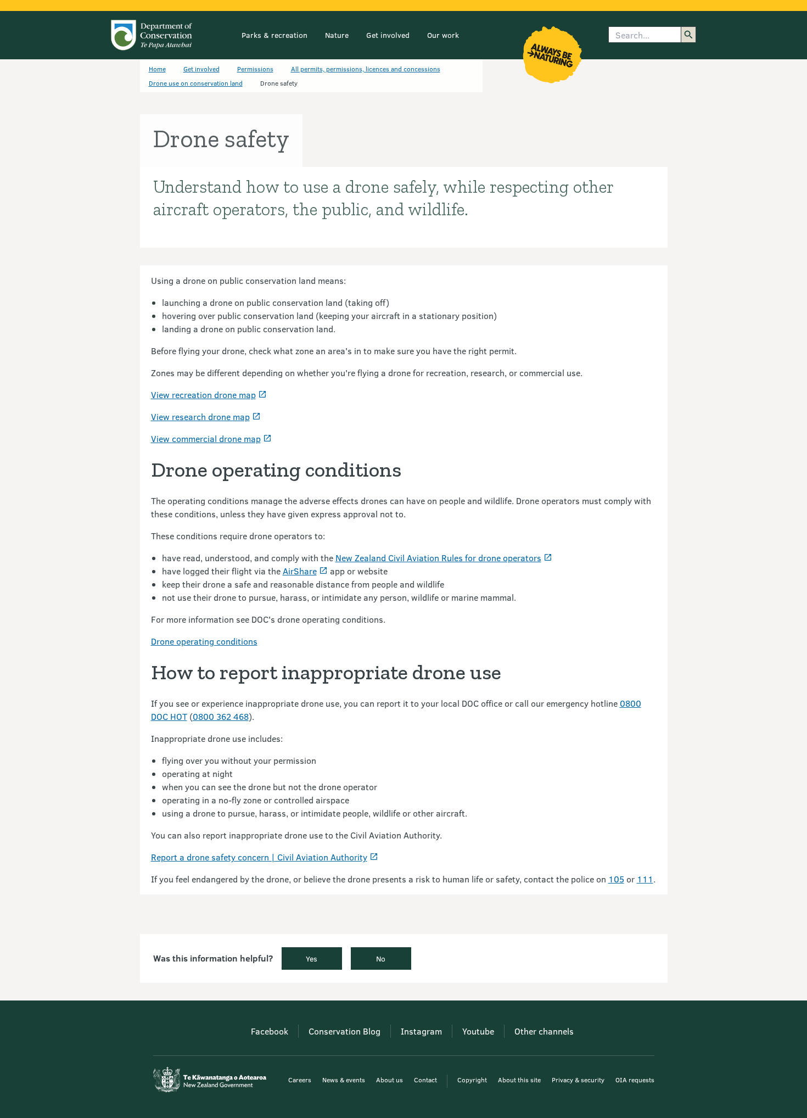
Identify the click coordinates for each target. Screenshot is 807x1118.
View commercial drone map (206, 438)
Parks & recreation (274, 35)
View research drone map (200, 416)
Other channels (544, 1031)
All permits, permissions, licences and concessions (365, 68)
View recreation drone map (203, 394)
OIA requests (634, 1079)
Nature (337, 35)
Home (157, 68)
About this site (519, 1079)
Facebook (269, 1031)
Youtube (478, 1031)
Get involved (388, 35)
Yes (311, 958)
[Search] (688, 34)
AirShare (300, 571)
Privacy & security (578, 1079)
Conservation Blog (344, 1031)
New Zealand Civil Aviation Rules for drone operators (438, 557)
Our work (443, 35)
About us (389, 1079)
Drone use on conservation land (196, 83)
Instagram (421, 1031)
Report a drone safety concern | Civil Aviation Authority (259, 857)
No (380, 958)
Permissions (255, 68)
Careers (299, 1079)
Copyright (472, 1079)
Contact (425, 1079)
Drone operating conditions (204, 641)
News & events (343, 1079)
